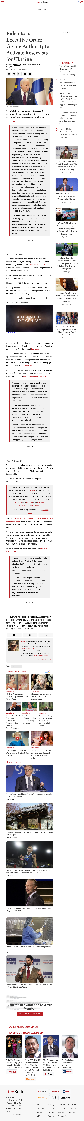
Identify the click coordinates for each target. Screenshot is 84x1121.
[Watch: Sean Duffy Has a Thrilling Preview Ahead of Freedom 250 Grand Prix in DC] (67, 318)
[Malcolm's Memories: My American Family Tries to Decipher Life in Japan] (29, 817)
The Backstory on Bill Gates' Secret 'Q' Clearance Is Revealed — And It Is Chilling (29, 795)
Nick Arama (10, 914)
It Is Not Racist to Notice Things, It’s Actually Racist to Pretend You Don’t (14, 1064)
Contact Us (42, 1108)
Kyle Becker (10, 799)
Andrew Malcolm (12, 837)
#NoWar (18, 502)
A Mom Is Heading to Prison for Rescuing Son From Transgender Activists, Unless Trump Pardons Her (66, 228)
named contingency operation (35, 376)
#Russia (29, 502)
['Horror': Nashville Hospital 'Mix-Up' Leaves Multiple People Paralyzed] (29, 931)
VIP (38, 1116)
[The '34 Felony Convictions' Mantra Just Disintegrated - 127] (70, 1046)
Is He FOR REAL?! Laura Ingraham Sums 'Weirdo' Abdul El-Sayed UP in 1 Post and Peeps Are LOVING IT (33, 1067)
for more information (30, 366)
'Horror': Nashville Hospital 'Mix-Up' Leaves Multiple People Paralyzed (29, 947)
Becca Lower (66, 338)
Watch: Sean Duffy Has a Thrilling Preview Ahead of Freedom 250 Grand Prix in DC (66, 330)
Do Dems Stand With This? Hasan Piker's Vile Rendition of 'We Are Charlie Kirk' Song (29, 985)
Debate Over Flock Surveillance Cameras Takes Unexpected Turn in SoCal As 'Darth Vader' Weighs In (67, 263)
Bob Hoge (9, 876)
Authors (40, 1112)
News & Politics (52, 1108)
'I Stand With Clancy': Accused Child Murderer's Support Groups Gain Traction (67, 296)
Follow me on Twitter (41, 655)
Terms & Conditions (62, 1112)
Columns (51, 1116)
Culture (51, 1112)
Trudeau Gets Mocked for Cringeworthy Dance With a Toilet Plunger (66, 196)
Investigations (52, 1104)
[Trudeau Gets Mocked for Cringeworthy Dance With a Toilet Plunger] (67, 184)
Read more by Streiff (44, 659)
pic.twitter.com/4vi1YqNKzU (30, 505)
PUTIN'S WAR (16, 666)
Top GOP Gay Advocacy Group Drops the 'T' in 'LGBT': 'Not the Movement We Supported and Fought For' (29, 871)
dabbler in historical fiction (29, 648)
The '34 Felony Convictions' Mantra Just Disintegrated (68, 1064)
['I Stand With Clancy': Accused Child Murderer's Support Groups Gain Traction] (67, 284)
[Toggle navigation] (2, 2)
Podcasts (62, 1104)
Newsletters (73, 1112)
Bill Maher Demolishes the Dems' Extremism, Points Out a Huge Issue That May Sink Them (28, 909)
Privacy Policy (62, 1116)
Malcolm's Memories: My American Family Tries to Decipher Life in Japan (29, 833)
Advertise (62, 1108)
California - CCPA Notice (73, 1104)
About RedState (42, 1104)
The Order (10, 121)
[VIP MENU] (80, 2)
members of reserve (37, 265)
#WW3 (33, 490)
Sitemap (72, 1108)
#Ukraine (41, 502)
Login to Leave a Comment (29, 1014)
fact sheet (35, 349)
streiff (10, 64)
